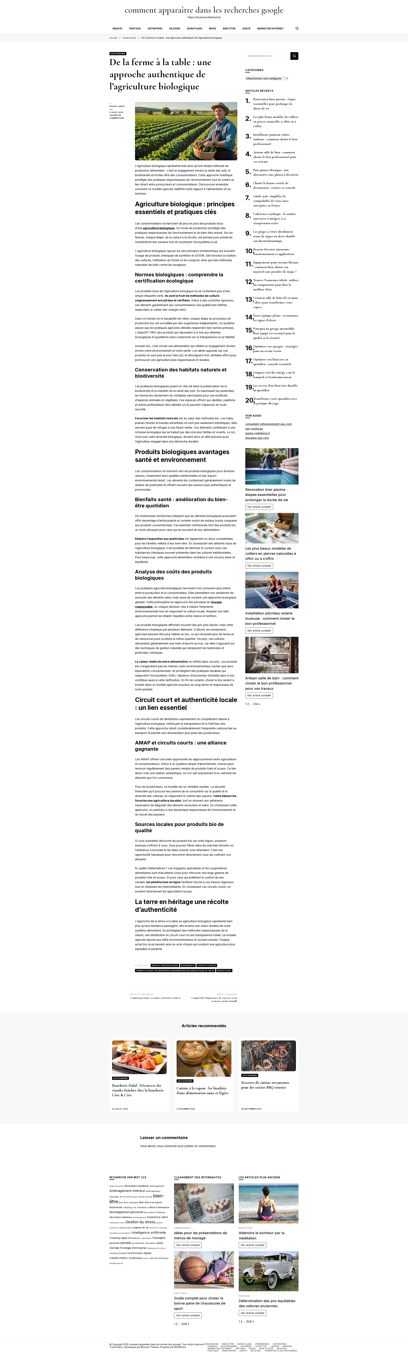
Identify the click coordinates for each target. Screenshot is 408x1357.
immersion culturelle (158, 1228)
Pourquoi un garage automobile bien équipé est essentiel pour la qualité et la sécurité (274, 333)
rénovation (150, 1243)
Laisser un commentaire (119, 117)
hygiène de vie (141, 1227)
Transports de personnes (280, 1351)
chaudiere (142, 1207)
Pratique (135, 28)
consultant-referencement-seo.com (268, 424)
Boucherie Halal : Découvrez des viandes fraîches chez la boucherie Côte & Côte (138, 1090)
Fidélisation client (117, 1223)
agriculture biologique (159, 228)
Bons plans (194, 28)
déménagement (139, 1217)
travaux (145, 1258)
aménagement (157, 1186)
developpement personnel (126, 1212)
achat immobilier (116, 1186)
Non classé (266, 1348)
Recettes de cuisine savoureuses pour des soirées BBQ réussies (265, 1085)
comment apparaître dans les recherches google (204, 10)
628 (184, 1324)
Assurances (211, 1344)
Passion (244, 1296)
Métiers (240, 1348)
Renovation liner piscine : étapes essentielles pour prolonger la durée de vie (274, 103)
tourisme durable (117, 1253)
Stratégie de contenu (156, 1248)
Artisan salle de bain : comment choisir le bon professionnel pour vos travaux (274, 157)
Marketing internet (270, 28)
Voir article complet (259, 506)
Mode (212, 28)
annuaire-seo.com (257, 438)
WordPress (180, 1347)
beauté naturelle (145, 1197)
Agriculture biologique (165, 965)
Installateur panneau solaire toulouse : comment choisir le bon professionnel (275, 139)
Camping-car (129, 1207)
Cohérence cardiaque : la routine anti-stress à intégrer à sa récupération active (274, 218)
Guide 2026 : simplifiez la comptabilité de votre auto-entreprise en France (271, 200)
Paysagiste (159, 1237)
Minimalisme (134, 1238)
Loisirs (275, 1346)
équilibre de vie (116, 1263)
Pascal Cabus (117, 106)
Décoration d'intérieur (155, 1212)
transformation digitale (139, 1253)
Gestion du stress (140, 1222)
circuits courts (207, 965)
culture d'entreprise (158, 1207)
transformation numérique (125, 1258)
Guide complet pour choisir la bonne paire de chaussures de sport (199, 1303)
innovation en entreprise (120, 1233)
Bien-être (229, 28)
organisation (146, 1238)
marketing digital (118, 1238)
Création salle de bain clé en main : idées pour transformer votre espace (275, 302)
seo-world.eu (254, 428)
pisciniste (114, 1243)
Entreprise (155, 28)
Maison (117, 28)
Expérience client (157, 1217)
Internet (246, 1346)
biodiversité (188, 965)
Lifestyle (261, 1346)
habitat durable (125, 1228)
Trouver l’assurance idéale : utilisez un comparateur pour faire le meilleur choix (276, 284)
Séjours (174, 28)
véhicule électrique (158, 1258)
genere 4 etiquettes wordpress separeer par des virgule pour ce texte (175, 971)
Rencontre (229, 1351)
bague (134, 1197)
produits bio (224, 971)
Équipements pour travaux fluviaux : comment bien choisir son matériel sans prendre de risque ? (276, 267)
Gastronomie (118, 54)
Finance (212, 1346)
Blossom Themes (150, 1347)
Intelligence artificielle (148, 1232)
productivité (138, 1243)
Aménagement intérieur (127, 1191)
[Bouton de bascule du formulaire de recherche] (297, 28)
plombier (125, 1243)
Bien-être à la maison (150, 1202)
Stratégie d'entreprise (133, 1247)
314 (255, 704)
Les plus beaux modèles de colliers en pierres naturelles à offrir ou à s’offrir (275, 121)
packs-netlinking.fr (257, 433)
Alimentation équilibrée (136, 1186)
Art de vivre (125, 1196)
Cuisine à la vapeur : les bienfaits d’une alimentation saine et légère (202, 1090)
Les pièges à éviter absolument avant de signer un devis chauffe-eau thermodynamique (274, 236)
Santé (246, 28)
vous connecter (167, 1146)
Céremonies (182, 1228)
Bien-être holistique (128, 1202)
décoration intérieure (120, 1217)
